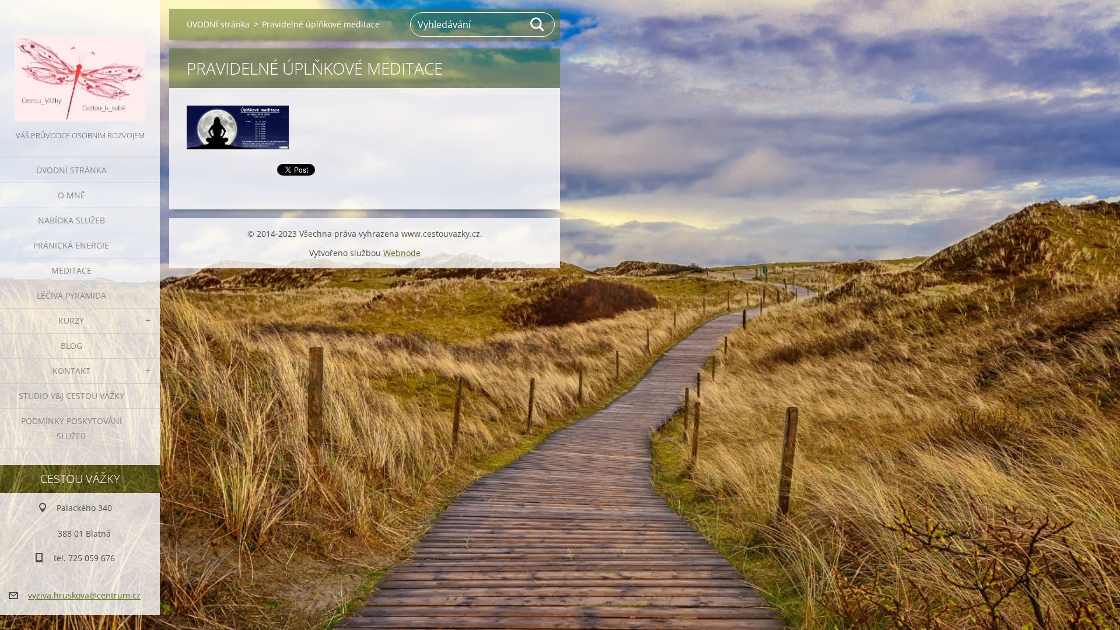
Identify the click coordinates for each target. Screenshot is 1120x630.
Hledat (537, 24)
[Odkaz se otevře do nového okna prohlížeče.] (238, 127)
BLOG (71, 345)
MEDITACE (71, 270)
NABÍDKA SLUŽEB (71, 220)
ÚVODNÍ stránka (71, 170)
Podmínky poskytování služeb (71, 428)
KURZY (71, 320)
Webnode (402, 252)
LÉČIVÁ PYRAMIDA (71, 295)
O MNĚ (71, 195)
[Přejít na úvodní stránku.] (80, 64)
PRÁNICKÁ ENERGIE (71, 245)
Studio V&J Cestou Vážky (71, 395)
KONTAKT (71, 370)
